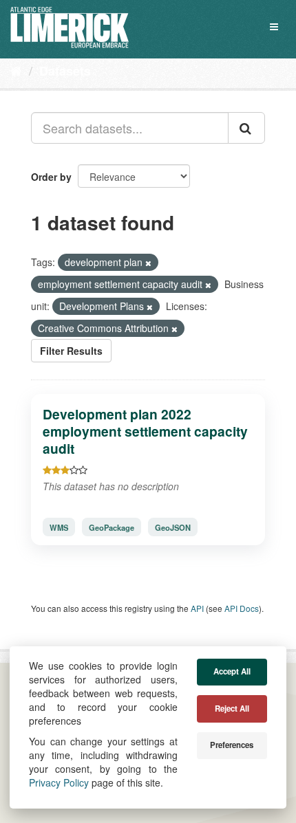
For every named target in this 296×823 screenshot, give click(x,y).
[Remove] (148, 262)
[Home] (16, 70)
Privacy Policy (59, 782)
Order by (51, 177)
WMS (59, 527)
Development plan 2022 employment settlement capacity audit (145, 431)
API (197, 608)
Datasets (65, 71)
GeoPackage (111, 527)
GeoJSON (173, 527)
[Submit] (246, 128)
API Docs (241, 608)
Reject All (232, 708)
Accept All (232, 671)
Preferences (231, 745)
